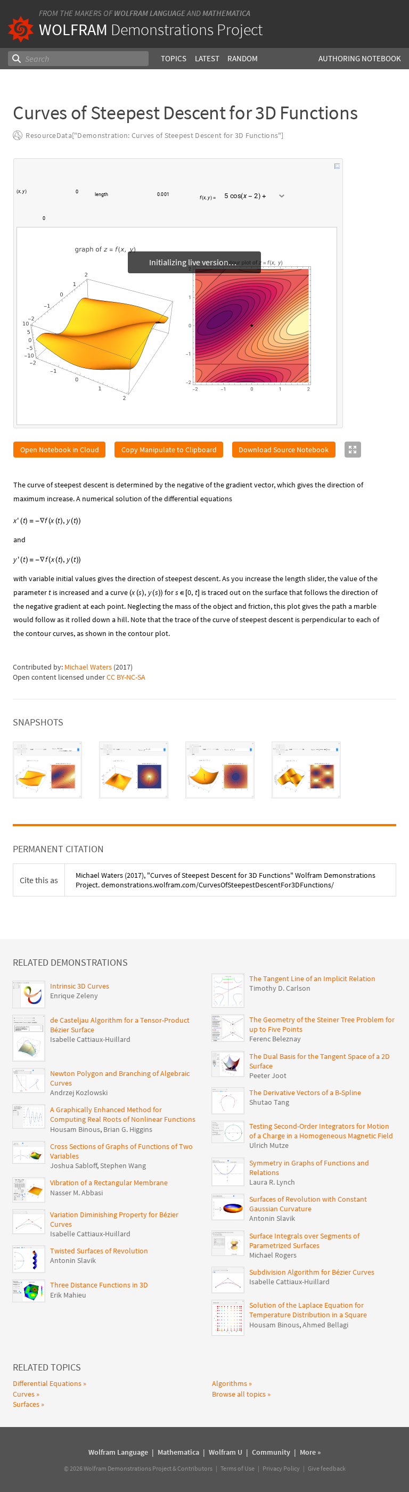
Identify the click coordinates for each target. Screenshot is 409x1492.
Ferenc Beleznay (275, 1038)
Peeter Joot (268, 1075)
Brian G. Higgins (127, 1129)
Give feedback (327, 1468)
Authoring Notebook (359, 58)
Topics (173, 58)
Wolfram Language (149, 13)
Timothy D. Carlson (279, 988)
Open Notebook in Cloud (59, 449)
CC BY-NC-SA (126, 677)
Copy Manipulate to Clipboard (169, 449)
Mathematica (226, 13)
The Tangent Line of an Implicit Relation (312, 978)
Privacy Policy (281, 1468)
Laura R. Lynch (272, 1182)
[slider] (132, 199)
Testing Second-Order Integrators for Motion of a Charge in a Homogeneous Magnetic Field (321, 1130)
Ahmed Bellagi (325, 1325)
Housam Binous (75, 1129)
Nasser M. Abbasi (76, 1192)
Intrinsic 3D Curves (79, 986)
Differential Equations (47, 1383)
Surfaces (26, 1404)
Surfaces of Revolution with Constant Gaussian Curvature (308, 1203)
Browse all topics (239, 1394)
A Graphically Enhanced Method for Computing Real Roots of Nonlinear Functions (122, 1114)
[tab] (47, 769)
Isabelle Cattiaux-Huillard (90, 1039)
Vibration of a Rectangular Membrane (109, 1182)
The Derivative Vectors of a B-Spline (305, 1092)
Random (242, 58)
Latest (207, 58)
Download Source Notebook (284, 449)
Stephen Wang (123, 1165)
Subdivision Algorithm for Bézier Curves (311, 1272)
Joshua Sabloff (73, 1165)
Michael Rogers (273, 1255)
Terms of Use (237, 1468)
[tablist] (204, 770)
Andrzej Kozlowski (79, 1092)
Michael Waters (88, 667)
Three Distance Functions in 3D (99, 1285)
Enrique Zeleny (74, 995)
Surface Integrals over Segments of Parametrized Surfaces (304, 1240)
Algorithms (229, 1383)
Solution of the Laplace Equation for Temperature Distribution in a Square (308, 1309)
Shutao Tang (269, 1102)
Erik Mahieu (68, 1295)
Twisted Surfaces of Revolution (99, 1250)
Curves (24, 1394)
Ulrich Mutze (269, 1145)
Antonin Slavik (73, 1260)
